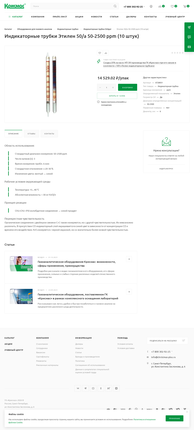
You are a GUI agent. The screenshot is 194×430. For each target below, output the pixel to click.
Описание (13, 133)
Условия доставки (125, 348)
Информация (83, 338)
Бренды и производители (87, 356)
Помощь (122, 338)
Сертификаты (42, 356)
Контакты (49, 133)
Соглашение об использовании (90, 365)
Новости (79, 348)
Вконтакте (77, 388)
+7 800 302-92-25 (133, 6)
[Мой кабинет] (151, 6)
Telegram (85, 388)
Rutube (108, 388)
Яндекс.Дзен (116, 388)
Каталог (10, 338)
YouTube (93, 388)
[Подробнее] (129, 259)
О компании (42, 344)
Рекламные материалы (47, 365)
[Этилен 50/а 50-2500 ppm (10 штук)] (51, 84)
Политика (80, 361)
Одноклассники (101, 388)
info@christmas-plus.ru (163, 357)
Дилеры (79, 344)
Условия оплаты (125, 344)
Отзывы (31, 133)
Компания (42, 338)
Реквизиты (41, 361)
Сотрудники (42, 348)
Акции (8, 344)
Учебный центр (14, 350)
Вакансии (40, 352)
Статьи (78, 352)
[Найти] (115, 6)
